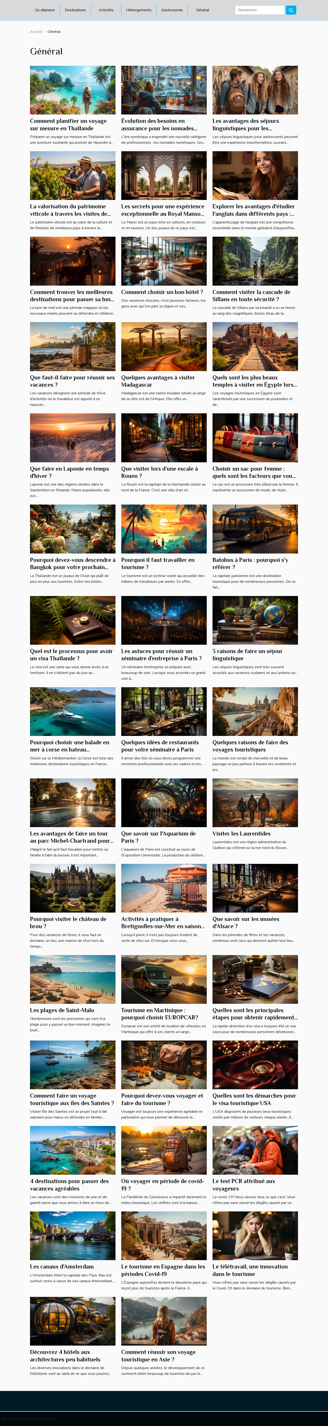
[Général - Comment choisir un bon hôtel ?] (164, 261)
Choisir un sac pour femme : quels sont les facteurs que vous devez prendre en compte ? (254, 476)
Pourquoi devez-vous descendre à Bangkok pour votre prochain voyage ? (72, 567)
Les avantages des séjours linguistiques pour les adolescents (246, 128)
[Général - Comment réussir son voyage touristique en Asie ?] (164, 1321)
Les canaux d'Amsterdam (62, 1266)
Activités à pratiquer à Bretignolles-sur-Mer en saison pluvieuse (161, 926)
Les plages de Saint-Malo (62, 1010)
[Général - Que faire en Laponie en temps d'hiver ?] (72, 437)
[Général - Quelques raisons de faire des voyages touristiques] (255, 711)
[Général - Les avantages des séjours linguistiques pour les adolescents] (255, 90)
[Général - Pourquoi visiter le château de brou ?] (72, 887)
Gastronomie (172, 10)
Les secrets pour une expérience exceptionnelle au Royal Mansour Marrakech (163, 213)
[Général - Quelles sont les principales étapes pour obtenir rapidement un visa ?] (255, 979)
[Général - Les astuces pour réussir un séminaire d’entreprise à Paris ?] (164, 620)
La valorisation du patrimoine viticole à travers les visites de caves (68, 213)
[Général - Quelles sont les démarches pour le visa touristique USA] (255, 1064)
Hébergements (139, 10)
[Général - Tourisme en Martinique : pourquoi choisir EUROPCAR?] (164, 979)
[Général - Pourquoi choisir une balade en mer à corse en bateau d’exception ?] (72, 711)
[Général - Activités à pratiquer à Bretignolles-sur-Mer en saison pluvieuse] (164, 887)
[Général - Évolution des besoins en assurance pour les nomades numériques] (164, 90)
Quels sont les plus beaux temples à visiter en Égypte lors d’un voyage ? (253, 384)
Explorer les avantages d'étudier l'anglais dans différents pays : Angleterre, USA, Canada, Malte (254, 213)
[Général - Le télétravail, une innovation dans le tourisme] (255, 1235)
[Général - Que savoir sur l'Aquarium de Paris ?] (164, 802)
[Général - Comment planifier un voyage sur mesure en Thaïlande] (72, 90)
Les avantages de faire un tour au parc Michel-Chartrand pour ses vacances (70, 840)
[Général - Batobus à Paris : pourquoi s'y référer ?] (255, 528)
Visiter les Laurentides (242, 833)
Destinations (75, 10)
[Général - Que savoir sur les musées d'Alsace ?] (255, 887)
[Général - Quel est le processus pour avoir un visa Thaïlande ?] (72, 620)
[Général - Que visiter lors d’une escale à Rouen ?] (164, 437)
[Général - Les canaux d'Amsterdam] (72, 1235)
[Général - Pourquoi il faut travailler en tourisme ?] (164, 528)
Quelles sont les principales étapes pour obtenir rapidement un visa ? (253, 1017)
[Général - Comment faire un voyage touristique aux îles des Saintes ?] (72, 1064)
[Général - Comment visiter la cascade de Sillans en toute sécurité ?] (255, 261)
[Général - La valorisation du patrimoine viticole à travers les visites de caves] (72, 175)
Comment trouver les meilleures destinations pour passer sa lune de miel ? (71, 299)
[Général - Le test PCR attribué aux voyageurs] (255, 1150)
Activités (106, 10)
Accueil (36, 31)
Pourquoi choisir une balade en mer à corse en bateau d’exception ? (69, 749)
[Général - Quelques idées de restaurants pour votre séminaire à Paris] (164, 711)
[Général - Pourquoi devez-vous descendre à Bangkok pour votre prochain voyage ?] (72, 528)
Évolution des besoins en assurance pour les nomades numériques (157, 128)
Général (202, 10)
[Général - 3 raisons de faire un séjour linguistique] (255, 620)
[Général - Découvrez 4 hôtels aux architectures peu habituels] (72, 1321)
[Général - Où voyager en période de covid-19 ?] (164, 1150)
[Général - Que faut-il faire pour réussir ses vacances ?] (72, 346)
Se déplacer (45, 10)
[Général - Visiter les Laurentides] (255, 802)
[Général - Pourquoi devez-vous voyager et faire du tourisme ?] (164, 1064)
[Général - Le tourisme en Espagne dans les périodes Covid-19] (164, 1235)
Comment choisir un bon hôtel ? (162, 292)
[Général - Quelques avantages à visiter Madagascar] (164, 346)
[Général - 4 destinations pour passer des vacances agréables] (72, 1150)
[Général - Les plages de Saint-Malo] (72, 979)
